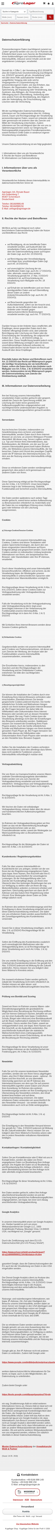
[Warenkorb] (44, 3)
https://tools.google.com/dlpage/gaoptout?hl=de (26, 1394)
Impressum (18, 1500)
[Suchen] (50, 17)
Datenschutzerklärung (18, 23)
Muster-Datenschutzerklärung (17, 1446)
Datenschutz (36, 1500)
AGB (27, 1500)
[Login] (53, 3)
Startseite (4, 23)
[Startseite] (24, 3)
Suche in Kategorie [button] (11, 11)
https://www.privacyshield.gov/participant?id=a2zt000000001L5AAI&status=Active (23, 1253)
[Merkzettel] (48, 3)
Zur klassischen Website (27, 1524)
